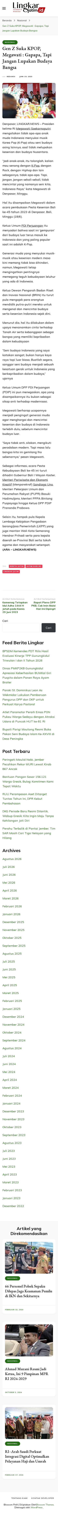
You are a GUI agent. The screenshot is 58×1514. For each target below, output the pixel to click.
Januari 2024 (11, 1103)
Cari (5, 621)
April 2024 (9, 1080)
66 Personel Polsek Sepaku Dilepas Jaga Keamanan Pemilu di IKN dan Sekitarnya (28, 1291)
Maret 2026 (10, 898)
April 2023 (9, 1174)
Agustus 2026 (12, 859)
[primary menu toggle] (4, 8)
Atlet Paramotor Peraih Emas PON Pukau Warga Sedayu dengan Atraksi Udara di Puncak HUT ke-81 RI (28, 716)
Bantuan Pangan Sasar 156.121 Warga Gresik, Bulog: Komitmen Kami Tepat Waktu (27, 781)
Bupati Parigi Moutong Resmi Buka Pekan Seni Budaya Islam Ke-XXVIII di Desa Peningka (28, 733)
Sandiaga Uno (43, 484)
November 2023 (13, 1119)
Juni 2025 (9, 969)
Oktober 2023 (11, 1127)
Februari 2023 (12, 1190)
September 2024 (13, 1040)
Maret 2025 (10, 993)
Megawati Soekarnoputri (33, 128)
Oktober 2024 (11, 1032)
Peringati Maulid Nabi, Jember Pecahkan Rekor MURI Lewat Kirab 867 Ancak (26, 764)
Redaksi (11, 76)
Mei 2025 (8, 977)
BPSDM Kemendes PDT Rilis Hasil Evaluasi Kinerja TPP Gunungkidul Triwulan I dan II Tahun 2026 (25, 655)
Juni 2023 (9, 1158)
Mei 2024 (8, 1072)
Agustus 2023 (12, 1143)
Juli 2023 (8, 1151)
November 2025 (13, 930)
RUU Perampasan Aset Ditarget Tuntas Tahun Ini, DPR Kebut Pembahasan (24, 798)
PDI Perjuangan (32, 225)
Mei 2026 (8, 882)
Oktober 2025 (11, 938)
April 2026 (9, 890)
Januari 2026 (11, 914)
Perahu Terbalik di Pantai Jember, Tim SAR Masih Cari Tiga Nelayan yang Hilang (28, 833)
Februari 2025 (12, 1001)
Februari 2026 (12, 906)
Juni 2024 (9, 1064)
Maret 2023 (10, 1182)
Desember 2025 (13, 922)
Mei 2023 (8, 1166)
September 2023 (13, 1135)
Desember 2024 (13, 1017)
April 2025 (9, 985)
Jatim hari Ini (34, 566)
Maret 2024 (10, 1088)
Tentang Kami (19, 1498)
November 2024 (13, 1024)
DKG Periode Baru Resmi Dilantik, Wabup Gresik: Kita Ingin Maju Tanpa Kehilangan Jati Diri (28, 815)
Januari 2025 (11, 1009)
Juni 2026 (9, 875)
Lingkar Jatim (11, 572)
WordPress (37, 1507)
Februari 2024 (12, 1095)
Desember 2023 (13, 1111)
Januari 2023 (11, 1198)
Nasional (10, 42)
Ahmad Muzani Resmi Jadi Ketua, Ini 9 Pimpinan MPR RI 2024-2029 (26, 1373)
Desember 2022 (13, 1206)
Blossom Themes (45, 1504)
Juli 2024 (8, 1056)
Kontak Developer (42, 1498)
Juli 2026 (8, 867)
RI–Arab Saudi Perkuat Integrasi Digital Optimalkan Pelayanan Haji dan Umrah (27, 1456)
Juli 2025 (8, 961)
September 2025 (13, 946)
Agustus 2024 (12, 1048)
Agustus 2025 (12, 953)
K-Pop (35, 165)
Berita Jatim (17, 566)
